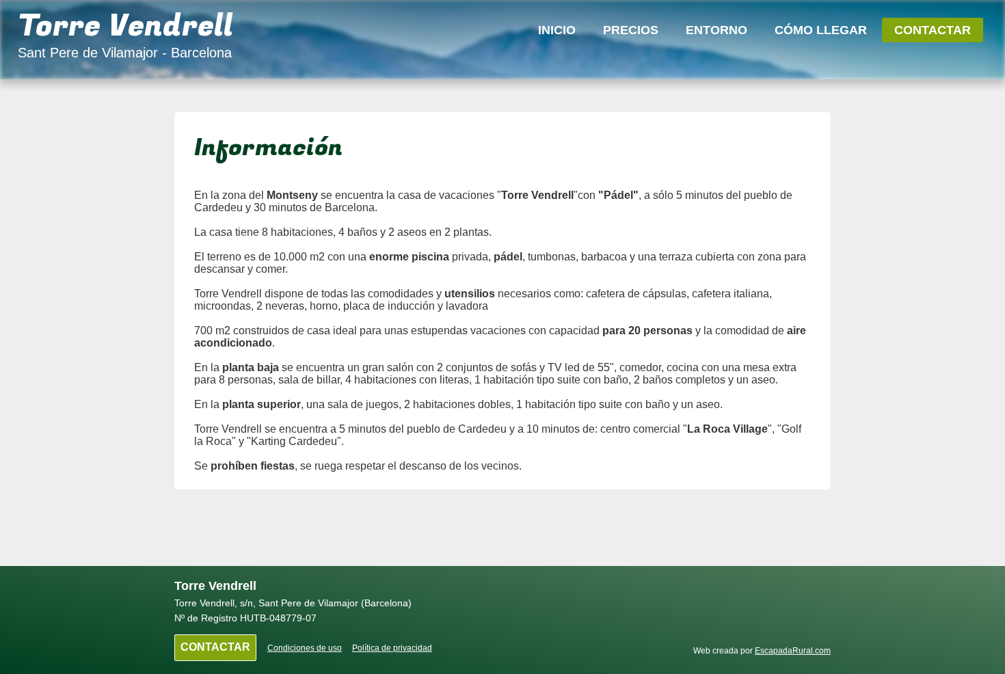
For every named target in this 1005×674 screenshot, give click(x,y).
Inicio (557, 30)
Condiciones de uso (304, 648)
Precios (630, 30)
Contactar (932, 30)
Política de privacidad (392, 648)
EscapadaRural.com (793, 651)
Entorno (716, 30)
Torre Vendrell (125, 26)
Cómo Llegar (821, 30)
